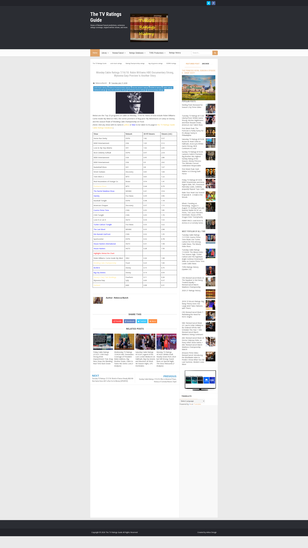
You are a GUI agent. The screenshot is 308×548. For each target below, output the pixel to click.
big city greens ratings (140, 88)
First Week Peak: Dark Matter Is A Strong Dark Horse (191, 171)
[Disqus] (135, 421)
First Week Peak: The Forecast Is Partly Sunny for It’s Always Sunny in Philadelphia (192, 131)
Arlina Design (211, 532)
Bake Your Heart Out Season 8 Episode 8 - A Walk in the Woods (193, 194)
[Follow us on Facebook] (213, 3)
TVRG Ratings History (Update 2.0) (190, 268)
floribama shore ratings (136, 90)
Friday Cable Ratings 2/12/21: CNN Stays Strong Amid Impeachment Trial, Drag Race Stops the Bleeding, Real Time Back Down (103, 358)
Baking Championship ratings (119, 88)
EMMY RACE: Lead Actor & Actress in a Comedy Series (192, 221)
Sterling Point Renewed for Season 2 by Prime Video (192, 106)
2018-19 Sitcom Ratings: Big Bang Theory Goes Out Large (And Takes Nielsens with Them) (193, 304)
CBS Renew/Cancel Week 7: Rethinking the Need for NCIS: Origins (192, 314)
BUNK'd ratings (155, 88)
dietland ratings (100, 90)
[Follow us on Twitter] (209, 3)
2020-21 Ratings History (191, 290)
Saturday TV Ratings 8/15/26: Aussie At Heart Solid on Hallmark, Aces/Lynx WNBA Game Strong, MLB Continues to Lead (193, 143)
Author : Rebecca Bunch (117, 297)
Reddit (119, 321)
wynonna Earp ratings (155, 90)
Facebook (130, 321)
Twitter (142, 321)
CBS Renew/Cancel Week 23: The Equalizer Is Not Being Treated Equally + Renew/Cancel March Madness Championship (193, 282)
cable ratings (168, 88)
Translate (197, 404)
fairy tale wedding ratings (117, 90)
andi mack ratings (100, 88)
